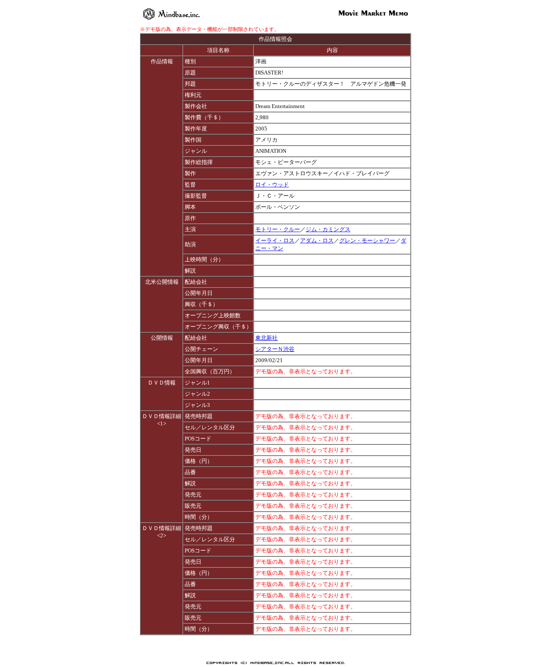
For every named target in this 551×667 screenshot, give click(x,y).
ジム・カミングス (328, 229)
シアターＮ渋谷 (274, 349)
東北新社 (266, 338)
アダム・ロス (317, 240)
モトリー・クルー (277, 229)
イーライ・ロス (274, 240)
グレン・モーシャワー (367, 240)
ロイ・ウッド (272, 184)
